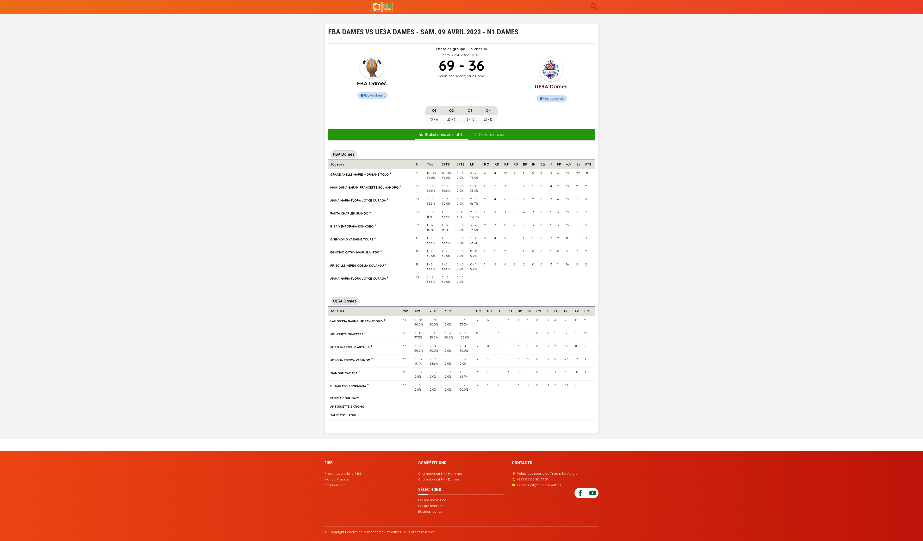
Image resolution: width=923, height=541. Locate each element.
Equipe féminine (430, 506)
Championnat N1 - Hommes (440, 473)
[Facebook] (580, 493)
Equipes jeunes (430, 511)
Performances (491, 134)
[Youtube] (592, 493)
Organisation (334, 485)
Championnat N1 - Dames (438, 479)
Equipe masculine (432, 500)
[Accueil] (382, 7)
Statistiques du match (444, 134)
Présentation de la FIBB (343, 473)
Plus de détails (374, 95)
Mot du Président (337, 479)
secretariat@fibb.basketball (539, 485)
